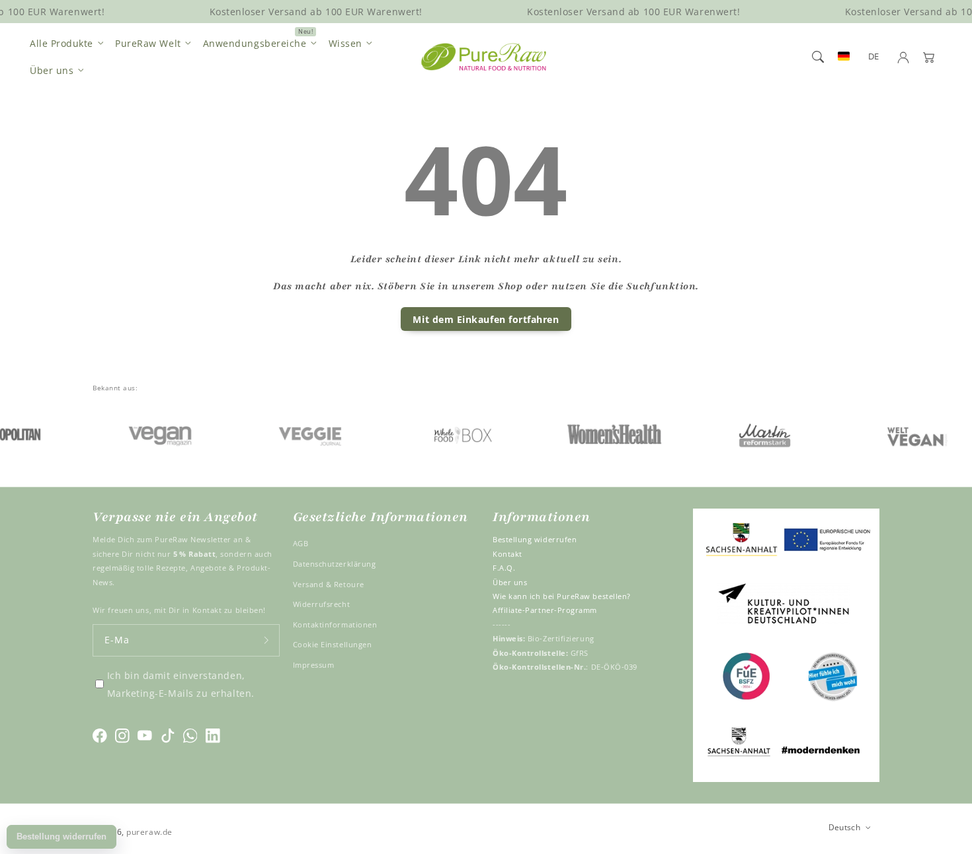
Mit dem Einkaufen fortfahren (486, 319)
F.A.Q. (504, 568)
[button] (818, 57)
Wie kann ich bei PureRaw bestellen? (562, 596)
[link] (144, 434)
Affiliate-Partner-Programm (545, 610)
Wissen (345, 43)
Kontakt (507, 554)
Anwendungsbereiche (255, 43)
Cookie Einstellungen (332, 644)
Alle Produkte (61, 43)
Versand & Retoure (328, 584)
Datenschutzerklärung (334, 564)
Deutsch (845, 827)
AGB (301, 543)
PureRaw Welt (148, 43)
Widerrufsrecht (321, 604)
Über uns (51, 70)
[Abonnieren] (266, 640)
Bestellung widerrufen (535, 539)
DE (873, 56)
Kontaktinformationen (335, 624)
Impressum (314, 665)
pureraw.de (149, 831)
